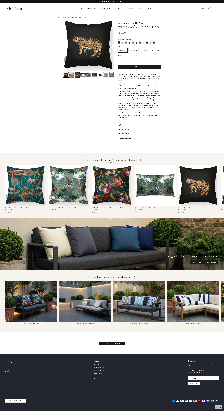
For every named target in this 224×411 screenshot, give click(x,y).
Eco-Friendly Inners (124, 129)
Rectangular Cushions (91, 8)
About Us (140, 8)
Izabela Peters (13, 405)
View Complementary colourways (204, 262)
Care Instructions (123, 134)
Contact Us (97, 376)
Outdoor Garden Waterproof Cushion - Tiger (73, 17)
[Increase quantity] (126, 59)
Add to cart (139, 66)
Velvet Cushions (77, 8)
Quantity (120, 55)
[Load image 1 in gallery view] (88, 45)
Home (57, 17)
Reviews (149, 8)
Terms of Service (98, 370)
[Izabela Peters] (14, 8)
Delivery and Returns (124, 138)
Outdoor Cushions (129, 8)
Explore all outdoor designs (112, 343)
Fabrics (118, 8)
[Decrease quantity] (119, 59)
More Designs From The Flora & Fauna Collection (112, 159)
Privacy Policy (97, 373)
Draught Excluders (106, 8)
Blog (94, 378)
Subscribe (193, 383)
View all (112, 162)
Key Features (122, 125)
